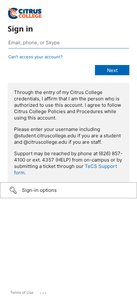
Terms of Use (21, 292)
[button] (68, 190)
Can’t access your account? (35, 56)
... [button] (43, 291)
